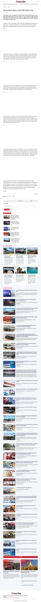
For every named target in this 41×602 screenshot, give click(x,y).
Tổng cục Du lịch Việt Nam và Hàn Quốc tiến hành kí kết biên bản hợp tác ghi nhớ (8, 276)
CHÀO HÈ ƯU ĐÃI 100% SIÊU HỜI (24, 487)
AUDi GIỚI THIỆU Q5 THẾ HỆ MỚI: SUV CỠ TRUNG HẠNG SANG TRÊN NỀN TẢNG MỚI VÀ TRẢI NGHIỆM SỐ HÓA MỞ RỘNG (27, 335)
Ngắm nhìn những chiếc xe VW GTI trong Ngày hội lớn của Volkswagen (20, 257)
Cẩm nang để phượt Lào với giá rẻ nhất (20, 276)
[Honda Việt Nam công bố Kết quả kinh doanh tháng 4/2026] (9, 552)
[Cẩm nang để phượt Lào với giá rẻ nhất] (20, 270)
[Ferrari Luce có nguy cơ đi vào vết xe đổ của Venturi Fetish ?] (9, 410)
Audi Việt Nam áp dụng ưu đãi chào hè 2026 (26, 575)
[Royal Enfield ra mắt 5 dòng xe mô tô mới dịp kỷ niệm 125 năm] (9, 534)
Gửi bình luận (7, 209)
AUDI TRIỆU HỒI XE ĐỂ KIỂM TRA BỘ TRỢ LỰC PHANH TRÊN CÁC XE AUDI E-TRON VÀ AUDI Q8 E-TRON (26, 353)
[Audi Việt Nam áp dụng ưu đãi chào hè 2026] (9, 578)
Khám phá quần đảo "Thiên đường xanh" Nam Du (32, 276)
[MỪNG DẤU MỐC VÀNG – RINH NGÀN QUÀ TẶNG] (9, 392)
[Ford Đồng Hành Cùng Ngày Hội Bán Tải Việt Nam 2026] (9, 293)
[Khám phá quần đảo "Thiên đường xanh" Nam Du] (32, 270)
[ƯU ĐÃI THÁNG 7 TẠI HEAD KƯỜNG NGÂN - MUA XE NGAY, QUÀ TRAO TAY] (9, 320)
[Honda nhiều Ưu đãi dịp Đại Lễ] (9, 586)
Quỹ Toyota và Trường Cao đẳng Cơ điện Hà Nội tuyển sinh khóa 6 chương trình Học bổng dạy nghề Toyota (26, 497)
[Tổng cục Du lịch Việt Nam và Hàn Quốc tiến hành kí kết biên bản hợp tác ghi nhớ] (8, 270)
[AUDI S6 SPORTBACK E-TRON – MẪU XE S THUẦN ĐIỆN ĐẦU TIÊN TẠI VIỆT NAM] (9, 560)
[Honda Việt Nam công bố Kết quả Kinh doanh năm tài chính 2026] (9, 517)
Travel (5, 253)
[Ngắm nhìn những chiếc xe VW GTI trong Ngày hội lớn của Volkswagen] (20, 251)
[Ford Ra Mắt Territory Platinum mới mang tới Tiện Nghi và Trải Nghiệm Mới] (9, 302)
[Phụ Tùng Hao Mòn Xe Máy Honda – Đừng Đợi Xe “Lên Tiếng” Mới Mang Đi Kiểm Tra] (9, 482)
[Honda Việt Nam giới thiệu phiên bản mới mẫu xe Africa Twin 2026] (9, 508)
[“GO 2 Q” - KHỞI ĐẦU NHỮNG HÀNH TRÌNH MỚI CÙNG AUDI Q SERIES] (9, 419)
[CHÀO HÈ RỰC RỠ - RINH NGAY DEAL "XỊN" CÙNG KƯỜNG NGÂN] (9, 595)
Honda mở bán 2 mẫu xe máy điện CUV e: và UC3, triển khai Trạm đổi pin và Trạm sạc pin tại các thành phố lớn (26, 399)
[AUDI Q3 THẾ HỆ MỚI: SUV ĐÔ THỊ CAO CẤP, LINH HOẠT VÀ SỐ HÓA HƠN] (9, 346)
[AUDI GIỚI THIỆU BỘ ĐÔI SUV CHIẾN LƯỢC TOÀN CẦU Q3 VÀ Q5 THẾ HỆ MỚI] (9, 328)
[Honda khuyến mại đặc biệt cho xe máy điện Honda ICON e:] (9, 543)
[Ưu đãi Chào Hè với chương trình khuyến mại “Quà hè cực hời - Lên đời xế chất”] (9, 427)
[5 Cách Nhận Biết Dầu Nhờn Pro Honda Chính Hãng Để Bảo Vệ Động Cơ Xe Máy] (9, 473)
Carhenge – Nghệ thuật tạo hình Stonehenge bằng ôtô (8, 256)
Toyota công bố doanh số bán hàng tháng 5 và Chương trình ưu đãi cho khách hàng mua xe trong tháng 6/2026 (26, 445)
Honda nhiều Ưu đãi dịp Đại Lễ (22, 583)
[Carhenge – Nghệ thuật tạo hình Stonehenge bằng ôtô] (8, 251)
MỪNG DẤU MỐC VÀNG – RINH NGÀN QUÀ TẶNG (26, 389)
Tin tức (22, 313)
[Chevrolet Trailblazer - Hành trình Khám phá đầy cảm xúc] (32, 251)
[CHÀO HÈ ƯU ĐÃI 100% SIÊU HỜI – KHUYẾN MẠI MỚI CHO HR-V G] (9, 364)
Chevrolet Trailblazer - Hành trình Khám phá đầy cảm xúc (32, 256)
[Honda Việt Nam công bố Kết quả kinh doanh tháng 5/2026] (9, 383)
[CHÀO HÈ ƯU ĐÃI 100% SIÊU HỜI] (9, 490)
